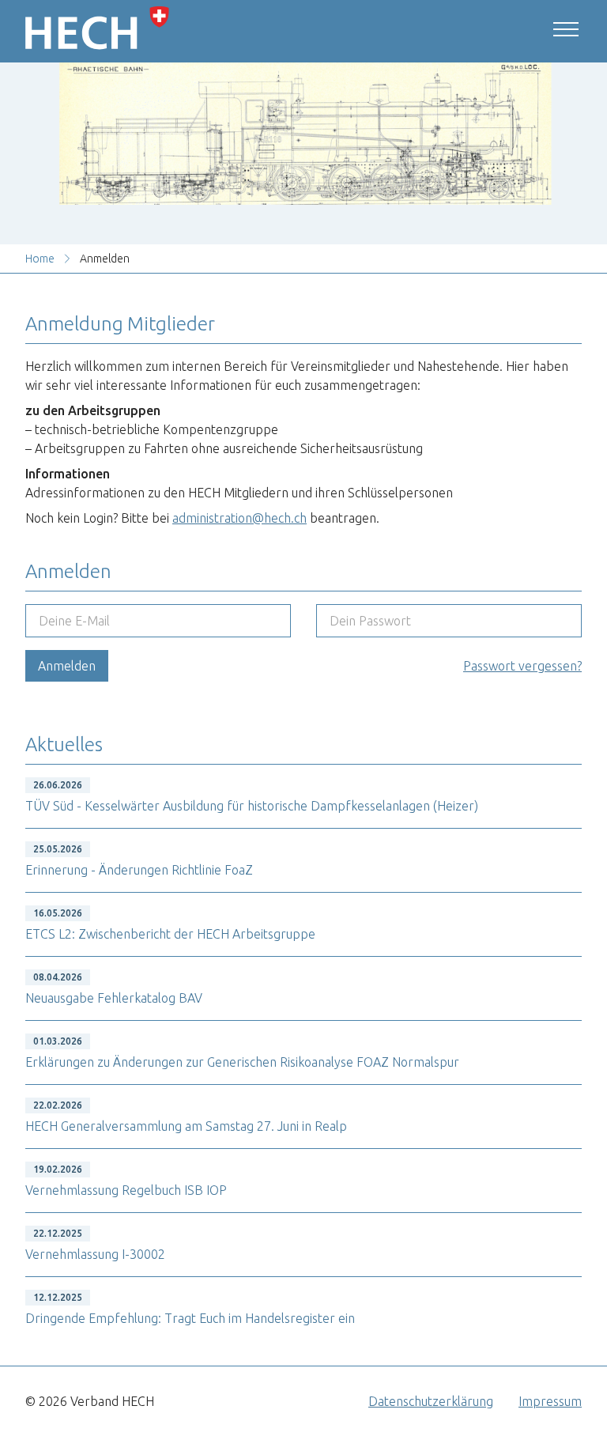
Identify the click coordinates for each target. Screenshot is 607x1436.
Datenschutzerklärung (430, 1401)
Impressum (550, 1401)
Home (40, 258)
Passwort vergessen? (522, 666)
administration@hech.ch (239, 518)
